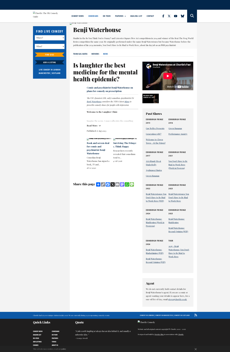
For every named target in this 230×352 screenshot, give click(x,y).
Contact (150, 16)
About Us (55, 345)
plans (127, 101)
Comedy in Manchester (164, 315)
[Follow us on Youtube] (177, 16)
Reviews (95, 53)
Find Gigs (49, 54)
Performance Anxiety (178, 134)
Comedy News (77, 16)
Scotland (56, 73)
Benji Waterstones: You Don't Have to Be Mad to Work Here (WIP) (156, 197)
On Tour (107, 16)
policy (63, 349)
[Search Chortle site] (192, 16)
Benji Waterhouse (94, 101)
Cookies (35, 345)
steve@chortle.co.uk (177, 299)
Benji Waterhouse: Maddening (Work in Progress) (155, 222)
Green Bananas (175, 128)
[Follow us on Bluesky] (184, 16)
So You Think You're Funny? (98, 38)
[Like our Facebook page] (164, 16)
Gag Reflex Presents (155, 128)
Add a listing (49, 62)
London (56, 69)
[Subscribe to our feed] (195, 315)
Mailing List (136, 16)
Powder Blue (159, 334)
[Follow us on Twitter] (170, 16)
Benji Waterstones (150, 41)
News (105, 53)
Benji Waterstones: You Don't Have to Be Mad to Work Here (179, 197)
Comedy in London (147, 315)
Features (119, 16)
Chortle (181, 334)
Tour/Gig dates (80, 53)
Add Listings (37, 341)
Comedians (93, 16)
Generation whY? (153, 134)
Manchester (44, 73)
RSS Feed (36, 338)
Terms (54, 341)
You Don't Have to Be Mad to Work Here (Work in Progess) (178, 164)
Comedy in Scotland (182, 315)
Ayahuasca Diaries (154, 170)
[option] (150, 98)
